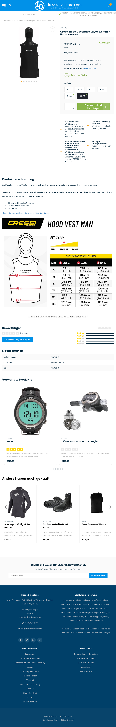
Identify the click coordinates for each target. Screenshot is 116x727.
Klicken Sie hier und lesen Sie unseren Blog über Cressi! (26, 213)
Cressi (63, 27)
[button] (21, 81)
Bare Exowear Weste (94, 524)
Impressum (30, 654)
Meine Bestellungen (85, 658)
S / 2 (68, 89)
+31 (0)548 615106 (31, 622)
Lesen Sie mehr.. (90, 68)
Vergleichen (86, 667)
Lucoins (30, 667)
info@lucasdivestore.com (31, 628)
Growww (70, 720)
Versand (30, 680)
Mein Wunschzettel (86, 662)
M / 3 (80, 89)
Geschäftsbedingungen (30, 658)
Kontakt (30, 697)
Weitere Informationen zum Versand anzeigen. (91, 632)
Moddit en (62, 720)
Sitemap (30, 688)
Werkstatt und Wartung (30, 684)
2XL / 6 (69, 96)
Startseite (8, 20)
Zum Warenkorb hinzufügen (93, 107)
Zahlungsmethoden (30, 671)
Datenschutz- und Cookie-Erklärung (30, 662)
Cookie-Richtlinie (30, 701)
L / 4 (91, 89)
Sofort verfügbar (79, 75)
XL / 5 (102, 89)
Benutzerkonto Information (86, 654)
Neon (10, 441)
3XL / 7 (82, 96)
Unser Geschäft (30, 693)
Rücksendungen (30, 675)
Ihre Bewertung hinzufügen (17, 339)
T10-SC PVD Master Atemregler (79, 441)
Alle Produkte (86, 671)
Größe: (68, 83)
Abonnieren (99, 575)
